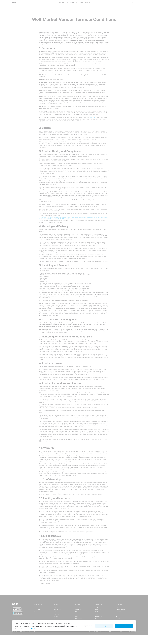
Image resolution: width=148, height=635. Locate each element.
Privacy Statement (32, 628)
